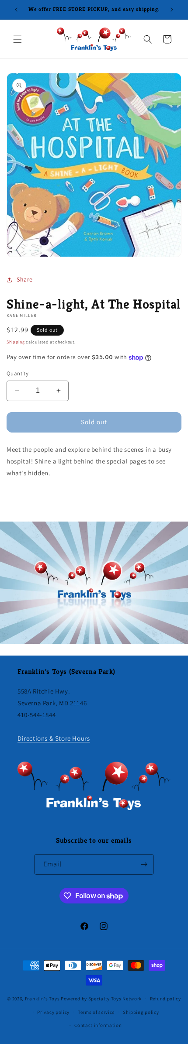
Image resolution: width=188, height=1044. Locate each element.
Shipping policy (141, 1012)
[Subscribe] (143, 864)
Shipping (16, 342)
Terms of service (96, 1012)
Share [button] (25, 279)
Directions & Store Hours (53, 738)
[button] (17, 39)
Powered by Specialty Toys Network (101, 999)
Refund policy (165, 999)
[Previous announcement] (16, 9)
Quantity (17, 373)
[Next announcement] (171, 9)
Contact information (98, 1025)
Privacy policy (53, 1012)
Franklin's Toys (42, 999)
